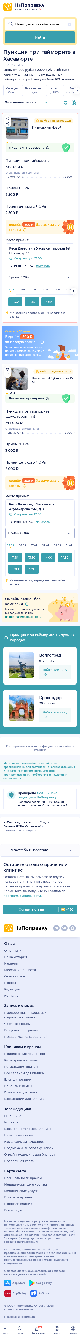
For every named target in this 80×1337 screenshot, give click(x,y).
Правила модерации (21, 1092)
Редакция (12, 989)
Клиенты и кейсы (18, 1086)
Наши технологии (18, 1135)
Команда (11, 1122)
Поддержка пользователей (26, 1037)
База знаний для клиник (24, 1099)
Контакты (11, 996)
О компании (14, 951)
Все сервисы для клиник (24, 1073)
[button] (40, 24)
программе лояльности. (22, 896)
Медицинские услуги (21, 1191)
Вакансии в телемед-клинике (27, 1129)
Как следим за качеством (24, 1142)
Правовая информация (19, 1316)
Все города (13, 1210)
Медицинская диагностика (25, 1184)
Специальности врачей (23, 1178)
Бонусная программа (21, 1030)
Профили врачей (18, 1197)
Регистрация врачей (21, 1067)
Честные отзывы (17, 1024)
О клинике (12, 1116)
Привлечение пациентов (24, 1054)
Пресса (10, 983)
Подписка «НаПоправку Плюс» (28, 1148)
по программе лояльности (23, 616)
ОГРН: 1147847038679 (18, 1309)
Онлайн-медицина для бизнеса (29, 1154)
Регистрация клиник (21, 1060)
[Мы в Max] (72, 928)
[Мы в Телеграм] (56, 928)
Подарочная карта (19, 1161)
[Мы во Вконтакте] (64, 928)
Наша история (15, 957)
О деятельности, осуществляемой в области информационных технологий (34, 1272)
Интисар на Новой (47, 127)
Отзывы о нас (15, 976)
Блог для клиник (17, 1079)
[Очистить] (69, 24)
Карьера (11, 963)
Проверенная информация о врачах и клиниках (26, 1015)
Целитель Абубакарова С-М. (52, 380)
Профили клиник (18, 1204)
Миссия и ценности (20, 970)
